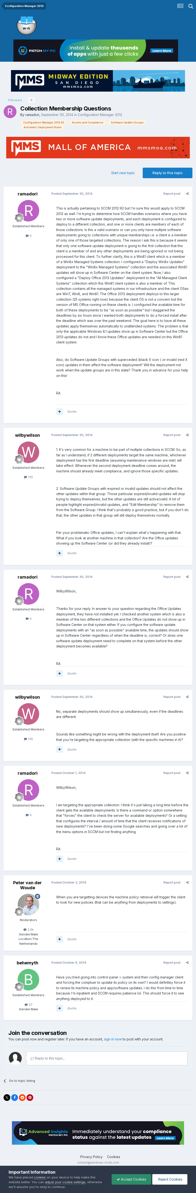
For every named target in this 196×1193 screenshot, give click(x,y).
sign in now (113, 1039)
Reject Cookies (169, 1179)
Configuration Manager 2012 (100, 115)
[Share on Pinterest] (30, 1097)
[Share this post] (187, 193)
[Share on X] (7, 1097)
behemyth (27, 962)
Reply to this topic (167, 173)
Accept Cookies (133, 1179)
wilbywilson (27, 435)
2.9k (30, 929)
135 (30, 477)
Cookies (113, 1157)
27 (30, 1004)
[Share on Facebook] (14, 1097)
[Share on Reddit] (22, 1097)
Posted (72, 193)
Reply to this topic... (49, 1058)
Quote (71, 411)
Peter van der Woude (27, 885)
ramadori (32, 115)
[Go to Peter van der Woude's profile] (28, 904)
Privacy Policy (91, 1157)
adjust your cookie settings (65, 1182)
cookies (40, 1177)
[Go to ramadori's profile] (10, 111)
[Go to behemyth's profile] (28, 979)
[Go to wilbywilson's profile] (28, 452)
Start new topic (123, 173)
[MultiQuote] (59, 411)
